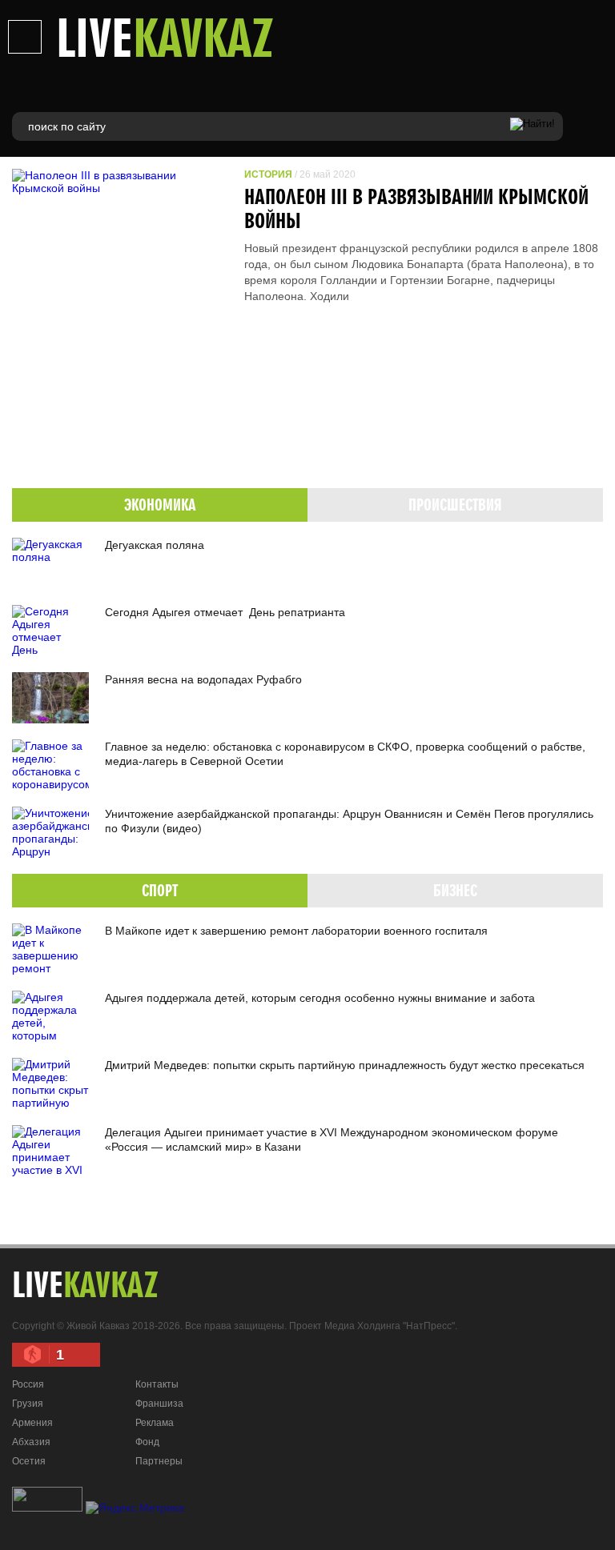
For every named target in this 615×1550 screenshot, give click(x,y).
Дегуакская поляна (154, 545)
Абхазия (31, 1442)
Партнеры (159, 1461)
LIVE (165, 37)
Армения (32, 1422)
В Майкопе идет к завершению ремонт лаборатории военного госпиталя (296, 930)
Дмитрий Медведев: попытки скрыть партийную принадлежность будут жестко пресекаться (345, 1065)
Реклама (154, 1422)
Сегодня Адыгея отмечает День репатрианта (225, 612)
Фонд (147, 1442)
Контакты (157, 1384)
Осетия (29, 1461)
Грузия (27, 1403)
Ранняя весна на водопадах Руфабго (203, 679)
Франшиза (159, 1403)
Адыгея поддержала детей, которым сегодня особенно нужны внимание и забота (320, 997)
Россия (28, 1384)
